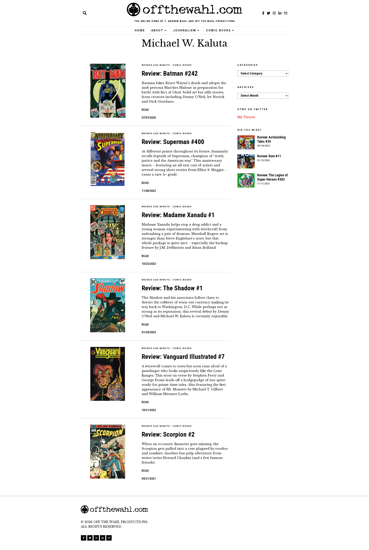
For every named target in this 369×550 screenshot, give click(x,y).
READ (145, 109)
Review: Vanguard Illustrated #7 (183, 356)
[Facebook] (263, 13)
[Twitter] (268, 13)
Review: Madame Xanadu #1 (178, 215)
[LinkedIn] (279, 13)
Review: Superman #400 (173, 142)
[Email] (285, 13)
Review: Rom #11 (269, 156)
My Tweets (246, 117)
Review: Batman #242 (170, 73)
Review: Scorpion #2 (168, 434)
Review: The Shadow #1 (172, 288)
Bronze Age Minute (156, 65)
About (157, 30)
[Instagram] (274, 13)
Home (140, 30)
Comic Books (218, 30)
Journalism (184, 30)
